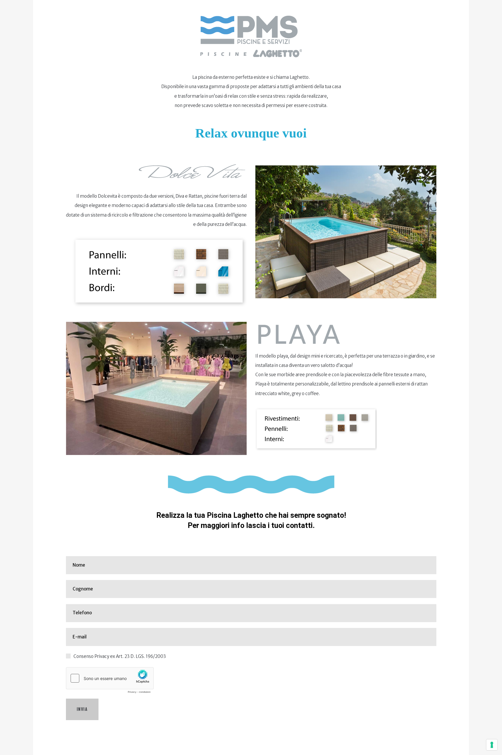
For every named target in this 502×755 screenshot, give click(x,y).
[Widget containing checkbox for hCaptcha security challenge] (110, 681)
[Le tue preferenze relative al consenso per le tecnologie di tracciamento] (491, 744)
